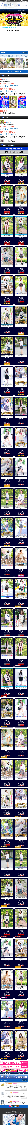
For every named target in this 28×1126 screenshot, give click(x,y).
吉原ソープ (9, 71)
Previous (2, 19)
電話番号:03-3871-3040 (24, 1)
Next (25, 19)
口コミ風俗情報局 (16, 71)
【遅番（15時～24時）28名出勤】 (14, 149)
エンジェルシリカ (13, 1112)
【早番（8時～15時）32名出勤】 (14, 152)
